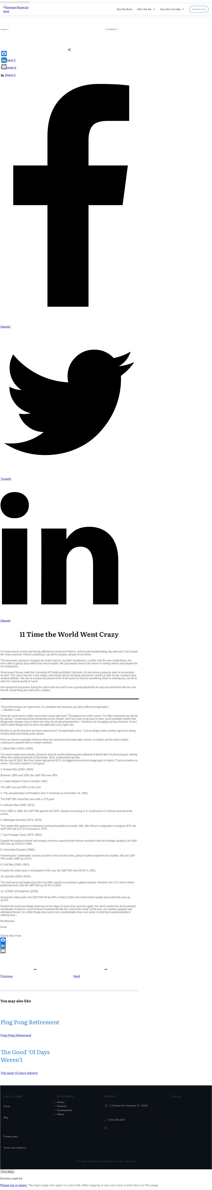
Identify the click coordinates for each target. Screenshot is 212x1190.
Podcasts (61, 1106)
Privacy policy (11, 1136)
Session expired (11, 1178)
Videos (60, 1114)
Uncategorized (64, 1110)
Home (7, 1106)
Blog (6, 1117)
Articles (60, 1102)
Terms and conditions (15, 1147)
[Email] (69, 950)
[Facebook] (69, 940)
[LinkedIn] (69, 945)
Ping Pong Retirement (30, 1022)
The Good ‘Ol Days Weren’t (25, 1056)
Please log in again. (13, 1185)
